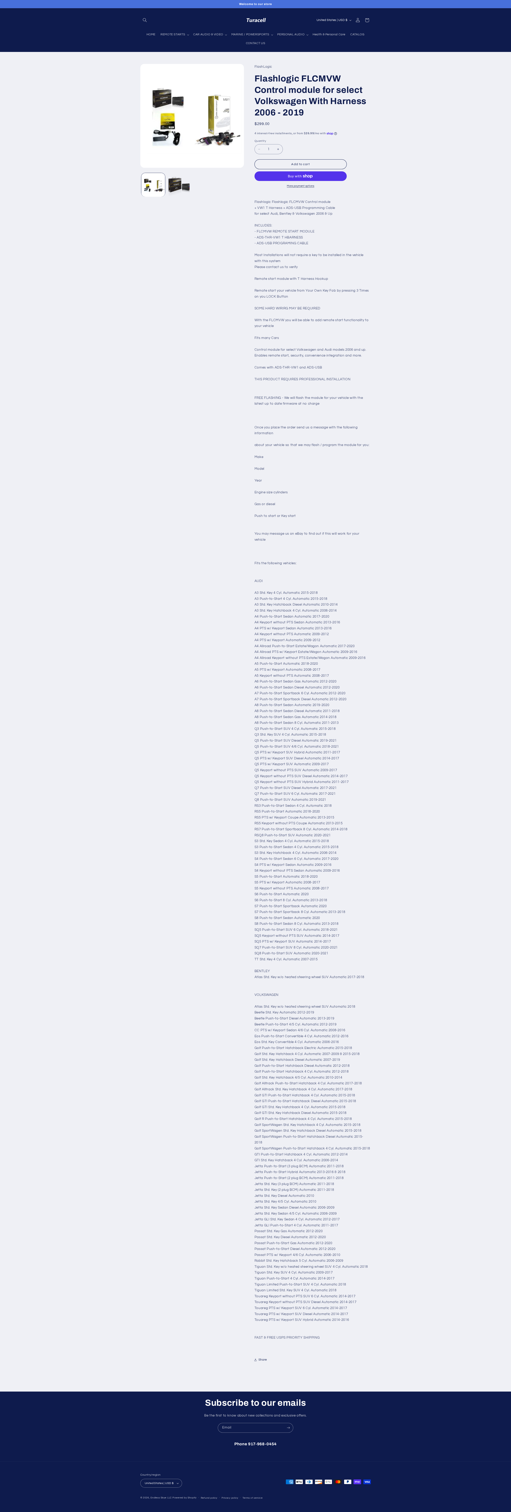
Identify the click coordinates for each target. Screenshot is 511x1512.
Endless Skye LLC (161, 1498)
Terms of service (253, 1498)
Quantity (260, 141)
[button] (145, 20)
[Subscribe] (288, 1428)
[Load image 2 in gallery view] (179, 185)
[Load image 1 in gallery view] (153, 185)
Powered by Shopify (184, 1498)
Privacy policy (230, 1498)
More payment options (300, 186)
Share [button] (262, 1359)
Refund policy (209, 1498)
